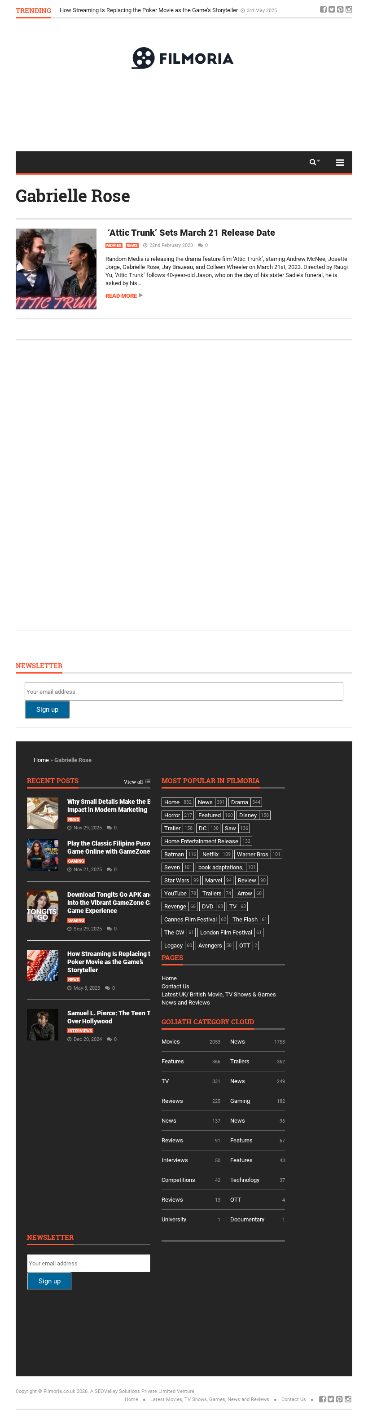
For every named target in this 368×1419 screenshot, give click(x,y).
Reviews (172, 1101)
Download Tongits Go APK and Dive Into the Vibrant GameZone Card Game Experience (117, 902)
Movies (114, 245)
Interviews (80, 1031)
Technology (244, 1180)
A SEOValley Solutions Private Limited (132, 1391)
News (132, 245)
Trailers (240, 1061)
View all (133, 782)
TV (165, 1081)
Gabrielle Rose (73, 195)
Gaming (76, 861)
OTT (235, 1200)
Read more (121, 296)
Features (173, 1061)
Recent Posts (53, 781)
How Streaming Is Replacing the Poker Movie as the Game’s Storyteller (149, 10)
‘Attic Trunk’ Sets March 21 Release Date (190, 232)
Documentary (247, 1219)
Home (41, 760)
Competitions (178, 1180)
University (174, 1219)
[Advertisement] (184, 109)
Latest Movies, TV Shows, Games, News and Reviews (209, 1399)
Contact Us (175, 986)
